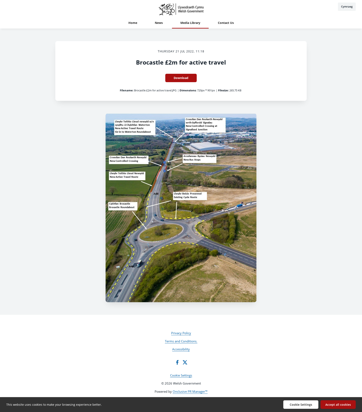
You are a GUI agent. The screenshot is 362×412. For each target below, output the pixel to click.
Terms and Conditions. (181, 341)
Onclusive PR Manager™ (190, 391)
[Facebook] (177, 362)
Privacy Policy (181, 333)
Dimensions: (188, 90)
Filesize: (223, 90)
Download (181, 78)
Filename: (126, 90)
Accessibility (181, 349)
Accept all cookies (338, 405)
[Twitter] (185, 362)
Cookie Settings (181, 375)
